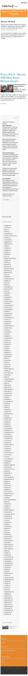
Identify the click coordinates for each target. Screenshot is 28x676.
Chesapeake (8, 309)
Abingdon (7, 225)
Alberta (7, 231)
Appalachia (8, 242)
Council (7, 330)
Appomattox (8, 244)
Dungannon (8, 354)
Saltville (7, 553)
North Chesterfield (10, 499)
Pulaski (7, 524)
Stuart (6, 571)
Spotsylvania (8, 559)
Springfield (8, 561)
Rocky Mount (8, 540)
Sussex (7, 575)
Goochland (8, 395)
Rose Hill (7, 542)
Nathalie (7, 489)
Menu (25, 2)
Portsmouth (8, 518)
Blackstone (8, 272)
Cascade (7, 293)
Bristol (6, 283)
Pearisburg (8, 512)
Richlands (7, 534)
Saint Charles (8, 549)
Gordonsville (8, 401)
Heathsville (8, 418)
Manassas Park (9, 469)
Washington (8, 598)
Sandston (7, 555)
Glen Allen (8, 391)
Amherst (7, 237)
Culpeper (7, 336)
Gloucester (8, 393)
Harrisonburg (8, 413)
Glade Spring (8, 389)
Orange (7, 506)
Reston (7, 532)
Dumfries (7, 352)
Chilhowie (7, 315)
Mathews (7, 475)
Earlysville (7, 356)
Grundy (7, 403)
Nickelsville (8, 495)
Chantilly (7, 299)
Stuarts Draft (8, 573)
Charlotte (7, 303)
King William (8, 438)
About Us (3, 642)
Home (13, 15)
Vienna (7, 587)
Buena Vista (8, 289)
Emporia (7, 360)
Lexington (7, 450)
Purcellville (8, 526)
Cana (6, 291)
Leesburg (7, 448)
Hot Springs (8, 428)
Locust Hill (8, 454)
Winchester (8, 608)
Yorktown (7, 614)
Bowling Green (9, 278)
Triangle (7, 583)
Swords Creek (9, 577)
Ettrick (6, 362)
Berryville (7, 264)
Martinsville (8, 473)
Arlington (7, 248)
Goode (7, 397)
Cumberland (8, 338)
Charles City (8, 301)
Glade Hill (7, 387)
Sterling (7, 569)
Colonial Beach (9, 325)
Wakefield (7, 594)
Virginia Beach (9, 591)
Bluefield (7, 276)
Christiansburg (9, 317)
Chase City (8, 307)
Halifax (7, 407)
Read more (3, 103)
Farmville (7, 375)
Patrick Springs (9, 510)
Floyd (6, 377)
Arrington (7, 250)
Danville (7, 340)
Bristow (7, 285)
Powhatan (7, 522)
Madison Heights (9, 465)
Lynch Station (8, 458)
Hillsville (7, 424)
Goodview (7, 399)
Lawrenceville (8, 444)
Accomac (7, 227)
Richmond (8, 536)
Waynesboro (8, 600)
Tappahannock (9, 579)
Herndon (7, 422)
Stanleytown (8, 565)
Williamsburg (8, 606)
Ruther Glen (8, 546)
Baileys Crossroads (10, 258)
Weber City (8, 602)
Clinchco (7, 319)
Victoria (7, 585)
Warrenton (8, 596)
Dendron (7, 342)
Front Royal (8, 381)
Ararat (6, 246)
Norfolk (7, 497)
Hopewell (7, 426)
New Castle (8, 491)
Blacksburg (8, 270)
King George (8, 436)
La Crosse (8, 440)
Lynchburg (8, 461)
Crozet (7, 334)
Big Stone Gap (9, 268)
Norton (7, 501)
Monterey (7, 485)
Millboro (7, 481)
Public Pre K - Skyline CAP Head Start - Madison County (13, 77)
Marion (7, 471)
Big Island (7, 266)
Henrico (7, 420)
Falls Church (8, 373)
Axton (6, 256)
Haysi (6, 416)
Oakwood (7, 504)
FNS (2, 660)
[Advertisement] (14, 55)
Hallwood (7, 409)
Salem (7, 551)
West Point (8, 604)
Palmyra (7, 508)
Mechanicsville (9, 479)
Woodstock (8, 612)
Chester (7, 311)
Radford (7, 528)
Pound (7, 520)
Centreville (8, 297)
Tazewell (7, 581)
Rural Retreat (8, 544)
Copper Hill (8, 328)
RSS (2, 652)
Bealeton (7, 260)
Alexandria (8, 233)
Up (14, 671)
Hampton (7, 411)
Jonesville (7, 434)
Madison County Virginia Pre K (9, 29)
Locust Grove (8, 452)
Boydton (7, 280)
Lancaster (7, 442)
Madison (7, 463)
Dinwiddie (7, 344)
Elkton (6, 358)
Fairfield (7, 370)
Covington (7, 332)
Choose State (6, 199)
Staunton (7, 567)
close (16, 118)
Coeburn (7, 323)
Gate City (7, 385)
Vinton (7, 589)
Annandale (8, 240)
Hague (7, 405)
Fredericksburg (9, 379)
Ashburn (7, 252)
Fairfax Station (9, 368)
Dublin (7, 348)
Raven (7, 530)
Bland (6, 274)
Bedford (7, 262)
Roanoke (8, 538)
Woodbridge (8, 610)
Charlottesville (9, 305)
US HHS (3, 662)
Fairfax (7, 366)
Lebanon (7, 446)
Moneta (7, 483)
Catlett (7, 295)
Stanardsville (8, 563)
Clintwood (7, 321)
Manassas (8, 467)
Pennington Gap (9, 514)
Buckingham (8, 287)
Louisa (7, 456)
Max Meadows (9, 477)
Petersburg (8, 516)
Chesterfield (8, 313)
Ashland (7, 254)
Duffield (7, 350)
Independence (9, 432)
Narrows (7, 487)
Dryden (7, 346)
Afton (6, 229)
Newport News (9, 493)
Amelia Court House (10, 235)
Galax (6, 383)
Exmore (7, 364)
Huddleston (8, 430)
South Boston (8, 557)
